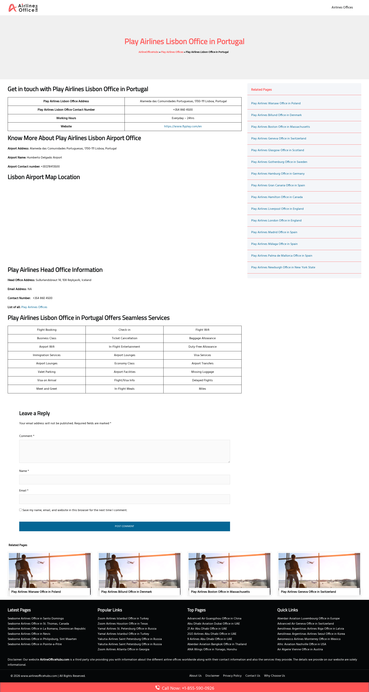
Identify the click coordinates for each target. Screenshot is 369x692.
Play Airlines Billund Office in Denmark (276, 115)
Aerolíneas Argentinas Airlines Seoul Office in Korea (311, 634)
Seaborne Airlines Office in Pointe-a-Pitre (35, 644)
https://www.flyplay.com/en (183, 126)
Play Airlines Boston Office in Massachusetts (280, 126)
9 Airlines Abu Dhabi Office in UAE (209, 639)
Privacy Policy (232, 675)
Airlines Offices (342, 7)
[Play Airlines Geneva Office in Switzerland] (319, 573)
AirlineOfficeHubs (149, 52)
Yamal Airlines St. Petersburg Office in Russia (127, 628)
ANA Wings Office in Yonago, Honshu (212, 649)
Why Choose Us (274, 675)
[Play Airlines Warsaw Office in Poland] (50, 573)
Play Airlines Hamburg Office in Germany (278, 173)
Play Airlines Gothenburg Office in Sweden (279, 162)
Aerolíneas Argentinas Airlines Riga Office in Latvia (310, 628)
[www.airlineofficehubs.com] (23, 7)
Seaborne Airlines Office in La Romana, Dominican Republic (47, 628)
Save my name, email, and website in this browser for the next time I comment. (74, 510)
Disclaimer (212, 675)
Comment (26, 436)
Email (23, 490)
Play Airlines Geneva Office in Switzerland (278, 138)
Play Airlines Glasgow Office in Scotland (277, 150)
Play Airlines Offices (172, 52)
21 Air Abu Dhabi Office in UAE (207, 628)
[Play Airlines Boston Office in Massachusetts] (229, 573)
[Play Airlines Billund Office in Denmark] (140, 573)
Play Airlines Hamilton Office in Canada (277, 197)
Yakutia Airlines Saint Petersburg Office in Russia (130, 639)
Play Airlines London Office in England (276, 220)
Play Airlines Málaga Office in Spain (274, 244)
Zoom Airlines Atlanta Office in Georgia (123, 649)
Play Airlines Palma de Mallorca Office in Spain (281, 255)
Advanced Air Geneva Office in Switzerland (305, 623)
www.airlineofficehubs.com (39, 676)
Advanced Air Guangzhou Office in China (214, 618)
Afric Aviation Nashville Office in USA (301, 644)
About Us (195, 675)
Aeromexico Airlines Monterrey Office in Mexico (309, 639)
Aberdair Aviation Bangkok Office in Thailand (217, 644)
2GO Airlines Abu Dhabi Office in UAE (211, 634)
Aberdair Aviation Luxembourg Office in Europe (308, 618)
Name (24, 471)
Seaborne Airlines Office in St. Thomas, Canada (38, 623)
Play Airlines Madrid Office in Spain (274, 232)
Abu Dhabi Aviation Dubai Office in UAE (213, 623)
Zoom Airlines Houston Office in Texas (123, 623)
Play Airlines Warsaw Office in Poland (276, 103)
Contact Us (252, 675)
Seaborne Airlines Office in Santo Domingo (36, 618)
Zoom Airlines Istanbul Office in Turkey (123, 618)
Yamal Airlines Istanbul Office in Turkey (123, 634)
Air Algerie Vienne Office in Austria (300, 649)
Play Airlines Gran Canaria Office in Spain (278, 185)
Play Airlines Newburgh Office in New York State (283, 267)
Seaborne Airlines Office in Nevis (29, 634)
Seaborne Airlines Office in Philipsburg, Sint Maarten (42, 639)
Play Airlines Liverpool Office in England (277, 208)
